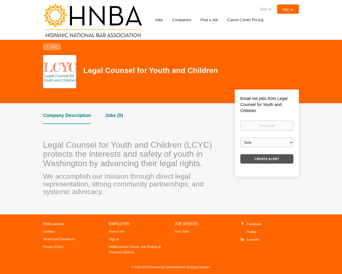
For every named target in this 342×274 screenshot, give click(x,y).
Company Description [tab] (67, 115)
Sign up (288, 9)
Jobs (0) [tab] (114, 115)
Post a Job (116, 231)
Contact (48, 231)
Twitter (252, 232)
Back (53, 46)
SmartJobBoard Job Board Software (187, 267)
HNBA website (53, 224)
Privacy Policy (53, 247)
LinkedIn (253, 239)
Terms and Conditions (59, 239)
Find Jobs (181, 231)
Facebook (254, 224)
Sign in (265, 9)
